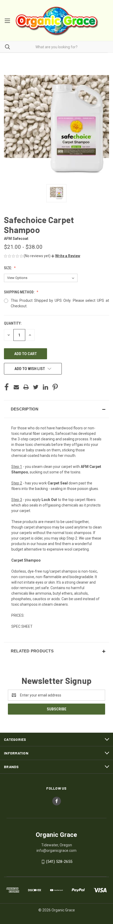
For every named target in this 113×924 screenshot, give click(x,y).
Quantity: (13, 323)
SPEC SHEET (22, 626)
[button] (65, 256)
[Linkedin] (45, 387)
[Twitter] (35, 387)
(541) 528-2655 (59, 861)
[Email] (16, 387)
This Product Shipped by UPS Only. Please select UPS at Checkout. (60, 303)
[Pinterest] (55, 387)
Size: (8, 268)
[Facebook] (6, 387)
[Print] (26, 387)
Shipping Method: (19, 292)
